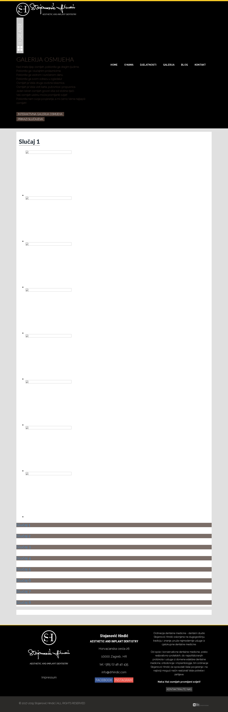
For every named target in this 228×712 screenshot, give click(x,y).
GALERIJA (168, 64)
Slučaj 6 (23, 580)
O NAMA (128, 64)
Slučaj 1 (29, 142)
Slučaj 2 (23, 535)
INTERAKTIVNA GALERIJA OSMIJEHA (40, 114)
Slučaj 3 (23, 547)
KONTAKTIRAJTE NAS (179, 689)
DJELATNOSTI (148, 64)
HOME (114, 64)
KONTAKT (200, 64)
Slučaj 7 (23, 591)
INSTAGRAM (124, 680)
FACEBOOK (104, 680)
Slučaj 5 (23, 569)
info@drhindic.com (114, 672)
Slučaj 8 (23, 602)
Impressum (49, 677)
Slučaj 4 (23, 558)
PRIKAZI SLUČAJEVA (30, 119)
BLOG (184, 64)
